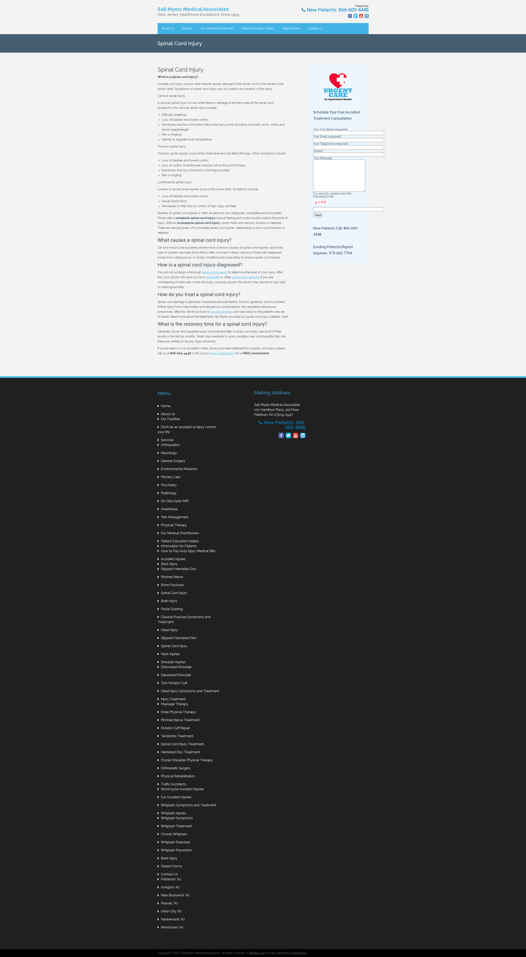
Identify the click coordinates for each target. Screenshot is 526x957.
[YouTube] (361, 16)
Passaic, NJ (169, 903)
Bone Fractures (172, 585)
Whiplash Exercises (175, 842)
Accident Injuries (173, 559)
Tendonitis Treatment (177, 736)
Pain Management (174, 517)
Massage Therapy (174, 704)
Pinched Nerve (172, 577)
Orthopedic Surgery (176, 768)
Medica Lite (257, 953)
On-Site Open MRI (175, 501)
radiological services (245, 277)
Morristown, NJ (172, 927)
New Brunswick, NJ (175, 895)
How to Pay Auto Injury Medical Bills (188, 551)
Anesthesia (169, 509)
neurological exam (214, 272)
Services (187, 28)
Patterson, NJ (171, 879)
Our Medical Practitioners (217, 28)
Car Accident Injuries (176, 797)
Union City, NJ (171, 911)
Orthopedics (170, 445)
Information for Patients (179, 546)
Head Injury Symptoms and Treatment (190, 691)
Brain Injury (169, 601)
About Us (167, 28)
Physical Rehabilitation (178, 776)
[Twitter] (356, 16)
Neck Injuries (170, 654)
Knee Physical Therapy (178, 712)
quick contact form (222, 353)
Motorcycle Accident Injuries (182, 789)
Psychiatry (169, 485)
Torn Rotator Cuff (174, 683)
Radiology (168, 493)
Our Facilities (170, 419)
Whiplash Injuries (173, 813)
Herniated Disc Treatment (180, 752)
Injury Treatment (173, 699)
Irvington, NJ (170, 887)
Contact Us (315, 28)
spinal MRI (212, 277)
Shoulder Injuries (173, 662)
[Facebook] (350, 16)
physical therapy (222, 311)
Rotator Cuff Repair (175, 728)
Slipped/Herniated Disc (179, 569)
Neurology (169, 453)
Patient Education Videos (258, 28)
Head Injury (169, 630)
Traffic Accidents (173, 784)
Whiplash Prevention (176, 850)
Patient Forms (291, 28)
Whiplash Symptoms (177, 818)
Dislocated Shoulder (176, 667)
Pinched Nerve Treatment (180, 720)
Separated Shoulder (176, 675)
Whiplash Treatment (176, 826)
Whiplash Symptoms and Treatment (188, 805)
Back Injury (169, 564)
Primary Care (170, 477)
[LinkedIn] (367, 16)
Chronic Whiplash (174, 834)
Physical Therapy (174, 525)
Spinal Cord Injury (174, 593)
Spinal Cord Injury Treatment (182, 744)
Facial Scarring (172, 609)
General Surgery (173, 461)
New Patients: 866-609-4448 (337, 9)
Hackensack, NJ (173, 919)
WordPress (299, 953)
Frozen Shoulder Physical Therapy (187, 760)
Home (165, 406)
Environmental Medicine (179, 469)
